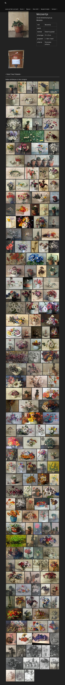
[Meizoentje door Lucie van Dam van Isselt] (18, 24)
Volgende (17, 74)
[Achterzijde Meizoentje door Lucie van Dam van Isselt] (16, 59)
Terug (12, 74)
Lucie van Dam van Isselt (11, 9)
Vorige (8, 74)
